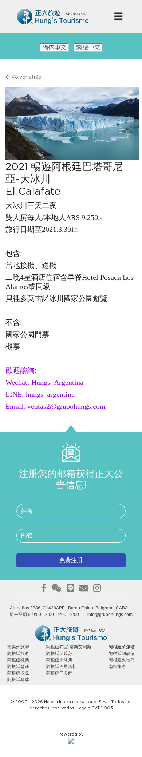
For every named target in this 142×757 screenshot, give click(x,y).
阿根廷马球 (18, 679)
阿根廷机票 (18, 660)
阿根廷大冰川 (59, 660)
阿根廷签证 (18, 666)
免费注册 (71, 560)
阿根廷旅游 (18, 653)
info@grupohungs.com (110, 614)
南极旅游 (117, 666)
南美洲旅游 (18, 647)
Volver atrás (25, 77)
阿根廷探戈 (18, 673)
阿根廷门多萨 (59, 673)
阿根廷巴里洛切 (61, 666)
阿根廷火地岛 (122, 660)
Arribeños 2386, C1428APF (37, 608)
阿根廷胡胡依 (122, 653)
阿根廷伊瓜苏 (59, 653)
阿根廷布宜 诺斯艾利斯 (68, 647)
